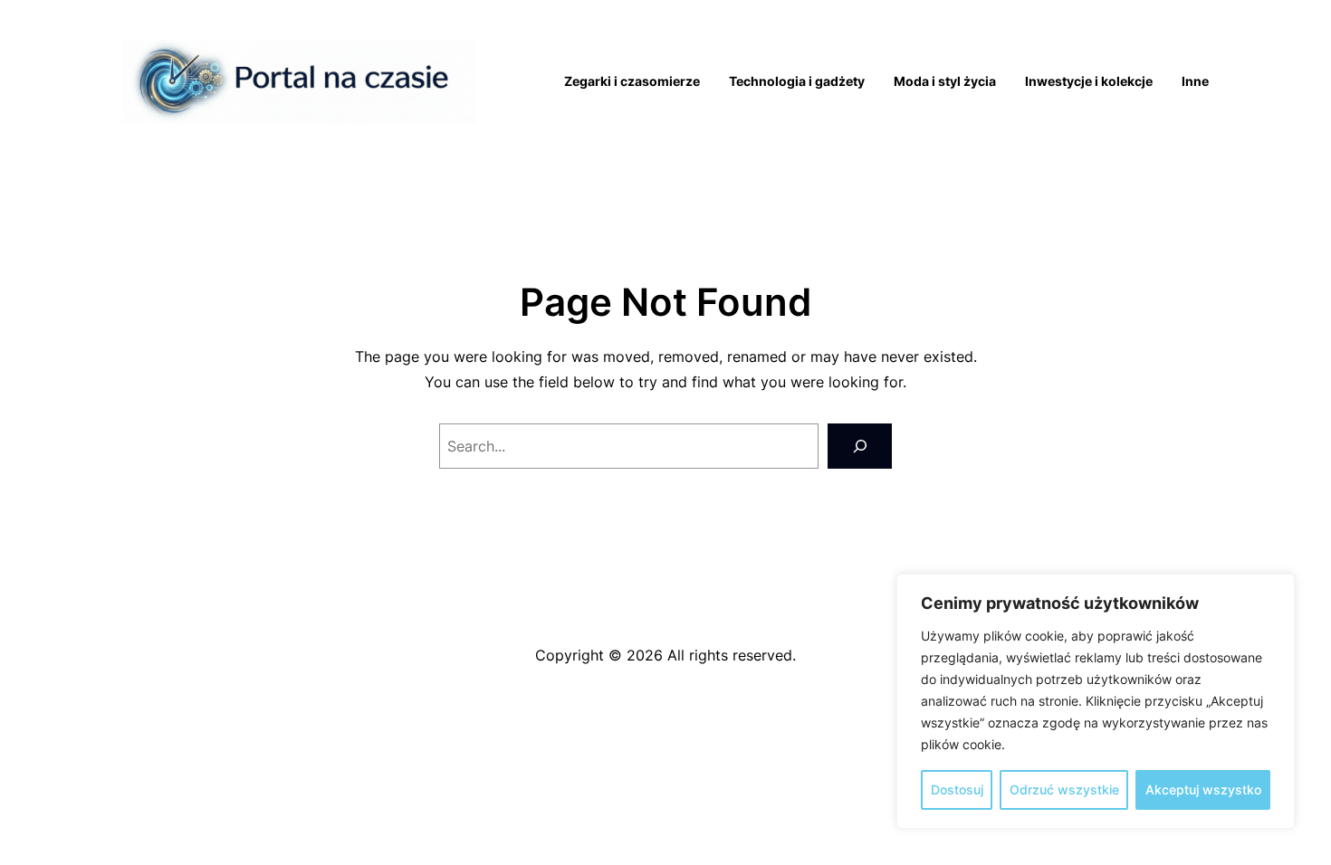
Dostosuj (957, 789)
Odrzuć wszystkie (1064, 789)
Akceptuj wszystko (1203, 789)
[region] (1095, 701)
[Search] (860, 445)
